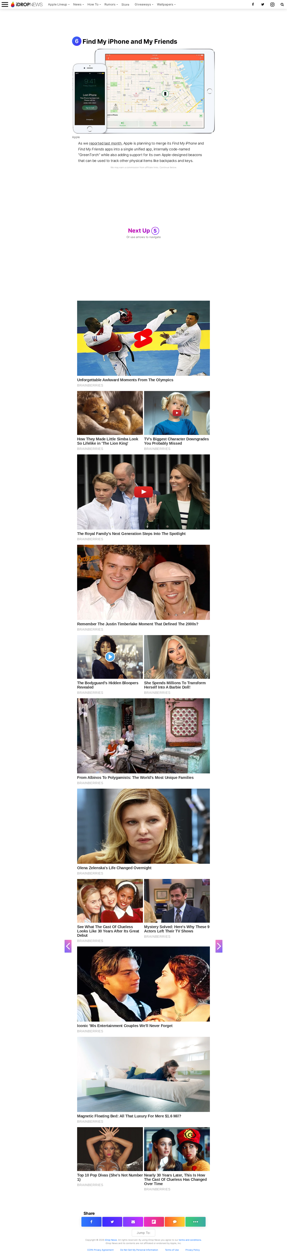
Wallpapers (165, 4)
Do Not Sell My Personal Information (139, 1250)
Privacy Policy (192, 1250)
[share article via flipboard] (154, 1222)
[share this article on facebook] (91, 1222)
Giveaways (143, 4)
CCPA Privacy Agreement (100, 1250)
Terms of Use (172, 1250)
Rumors (109, 4)
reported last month (105, 143)
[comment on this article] (175, 1222)
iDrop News (111, 1240)
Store (125, 4)
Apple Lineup (57, 4)
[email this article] (133, 1222)
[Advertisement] (143, 23)
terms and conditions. (190, 1240)
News (77, 4)
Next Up (142, 230)
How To (92, 4)
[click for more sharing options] (195, 1222)
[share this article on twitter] (112, 1222)
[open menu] (5, 4)
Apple (76, 137)
